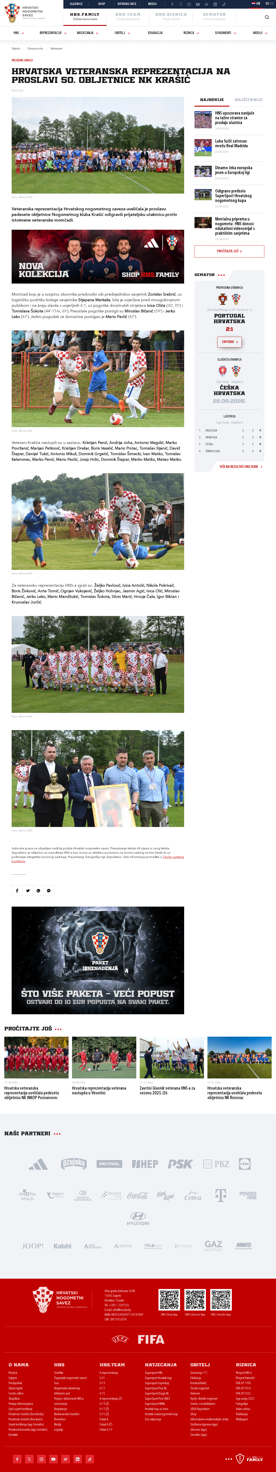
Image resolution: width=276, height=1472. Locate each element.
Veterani (195, 1393)
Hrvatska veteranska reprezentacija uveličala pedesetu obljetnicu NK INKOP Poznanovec (31, 1093)
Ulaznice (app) (198, 1430)
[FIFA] (151, 1339)
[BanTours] (153, 1245)
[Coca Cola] (138, 1195)
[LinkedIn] (215, 4)
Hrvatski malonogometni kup (161, 1414)
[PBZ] (216, 1163)
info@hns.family (122, 1310)
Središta (58, 1373)
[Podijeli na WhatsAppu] (38, 890)
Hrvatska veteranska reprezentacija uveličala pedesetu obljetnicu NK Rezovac (234, 1093)
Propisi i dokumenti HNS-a (69, 1399)
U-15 (102, 1393)
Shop (101, 4)
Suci (56, 1383)
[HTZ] (27, 1195)
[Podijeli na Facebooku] (17, 890)
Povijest (13, 1373)
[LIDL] (245, 1163)
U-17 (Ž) (104, 1409)
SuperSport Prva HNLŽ (157, 1399)
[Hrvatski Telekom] (221, 1195)
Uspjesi (13, 1378)
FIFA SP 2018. (243, 1388)
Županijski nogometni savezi (70, 1378)
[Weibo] (206, 4)
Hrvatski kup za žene (156, 1409)
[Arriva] (123, 1245)
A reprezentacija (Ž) (111, 1399)
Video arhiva (243, 1409)
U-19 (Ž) (104, 1404)
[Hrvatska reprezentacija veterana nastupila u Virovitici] (104, 1057)
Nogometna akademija (67, 1388)
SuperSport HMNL (155, 1404)
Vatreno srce (127, 4)
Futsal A (104, 1419)
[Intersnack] (165, 1195)
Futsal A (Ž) (106, 1424)
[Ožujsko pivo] (74, 1163)
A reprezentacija (109, 1373)
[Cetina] (193, 1195)
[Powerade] (248, 1195)
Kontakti (13, 1435)
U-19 (102, 1383)
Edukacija (155, 33)
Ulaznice (76, 4)
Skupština (14, 1399)
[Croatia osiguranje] (83, 1195)
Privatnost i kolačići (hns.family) (26, 1414)
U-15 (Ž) (104, 1414)
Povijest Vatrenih (245, 1378)
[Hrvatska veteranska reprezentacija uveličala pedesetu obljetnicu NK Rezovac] (239, 1057)
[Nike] (38, 1163)
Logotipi (58, 1430)
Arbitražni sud (62, 1393)
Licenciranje (60, 1404)
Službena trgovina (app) (204, 1424)
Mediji (152, 4)
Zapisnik (228, 342)
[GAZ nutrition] (213, 1245)
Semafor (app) (198, 1435)
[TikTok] (224, 4)
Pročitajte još (227, 251)
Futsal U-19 (106, 1430)
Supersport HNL (154, 1373)
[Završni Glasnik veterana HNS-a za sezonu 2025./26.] (172, 1057)
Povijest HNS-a (244, 1373)
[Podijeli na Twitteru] (27, 890)
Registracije (60, 1409)
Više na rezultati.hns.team (239, 467)
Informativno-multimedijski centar (209, 1419)
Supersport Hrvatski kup (158, 1378)
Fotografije (242, 1404)
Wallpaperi (242, 1419)
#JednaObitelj (198, 1383)
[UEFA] (120, 1339)
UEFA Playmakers (200, 1409)
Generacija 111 (199, 1373)
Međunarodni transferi (66, 1414)
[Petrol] (109, 1163)
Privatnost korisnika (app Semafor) (28, 1430)
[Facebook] (172, 4)
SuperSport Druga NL (157, 1393)
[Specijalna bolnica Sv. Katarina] (183, 1245)
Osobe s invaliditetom (202, 1404)
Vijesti (16, 48)
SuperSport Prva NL (156, 1388)
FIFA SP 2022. (243, 1393)
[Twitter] (180, 4)
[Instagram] (189, 4)
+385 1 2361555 (119, 1305)
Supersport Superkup (157, 1383)
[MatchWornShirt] (244, 1245)
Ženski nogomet (199, 1388)
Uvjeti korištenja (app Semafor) (26, 1424)
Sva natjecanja (153, 1419)
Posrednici (60, 1419)
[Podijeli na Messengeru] (49, 890)
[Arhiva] (267, 17)
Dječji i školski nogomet (203, 1399)
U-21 (102, 1378)
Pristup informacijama (21, 1404)
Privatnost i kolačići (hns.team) (25, 1419)
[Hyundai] (138, 1218)
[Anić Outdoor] (93, 1245)
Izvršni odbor (16, 1393)
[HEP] (145, 1163)
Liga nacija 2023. (245, 1399)
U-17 (102, 1388)
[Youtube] (198, 4)
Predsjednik (15, 1383)
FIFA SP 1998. (243, 1383)
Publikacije (242, 1414)
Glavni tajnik (15, 1388)
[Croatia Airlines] (110, 1195)
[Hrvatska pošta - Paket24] (55, 1195)
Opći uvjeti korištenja (20, 1409)
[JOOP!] (32, 1245)
